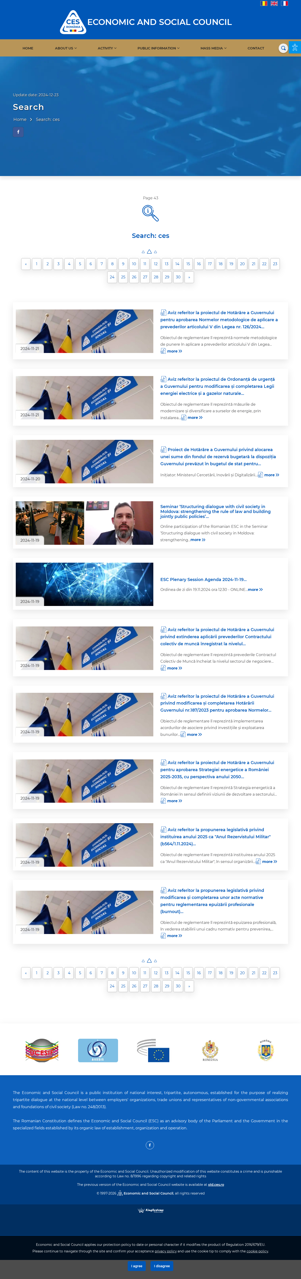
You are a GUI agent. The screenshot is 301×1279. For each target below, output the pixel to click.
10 (134, 264)
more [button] (172, 351)
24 (112, 277)
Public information (157, 48)
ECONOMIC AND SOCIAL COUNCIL (159, 22)
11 (144, 264)
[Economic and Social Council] (73, 22)
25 (123, 277)
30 (178, 277)
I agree (136, 1266)
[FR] (284, 3)
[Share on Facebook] (18, 132)
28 (156, 277)
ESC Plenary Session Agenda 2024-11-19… (203, 579)
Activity (105, 48)
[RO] (263, 3)
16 (199, 264)
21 (253, 264)
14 (177, 264)
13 (166, 264)
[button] (295, 47)
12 (156, 264)
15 (188, 264)
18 (220, 264)
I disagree (162, 1266)
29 (167, 277)
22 (264, 264)
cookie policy (257, 1251)
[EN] (274, 3)
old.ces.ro (216, 1185)
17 (210, 264)
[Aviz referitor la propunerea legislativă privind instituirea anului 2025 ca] (84, 845)
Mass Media (212, 48)
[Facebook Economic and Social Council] (150, 1145)
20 (242, 264)
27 (145, 277)
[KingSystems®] (150, 1210)
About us (64, 48)
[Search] (283, 48)
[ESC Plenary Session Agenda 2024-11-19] (84, 584)
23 (275, 264)
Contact (256, 48)
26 (134, 277)
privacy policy (166, 1251)
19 (231, 264)
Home (28, 48)
